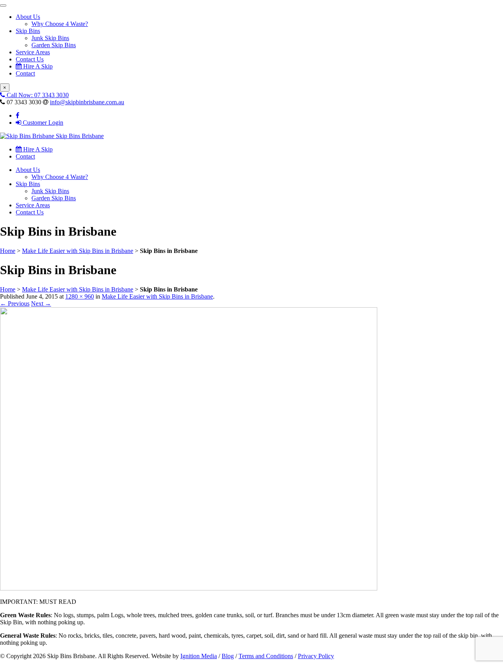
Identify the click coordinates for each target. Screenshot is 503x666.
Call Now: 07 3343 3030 (37, 95)
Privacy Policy (316, 656)
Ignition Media (198, 656)
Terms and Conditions (266, 656)
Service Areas (33, 52)
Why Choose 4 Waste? (59, 23)
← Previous (14, 303)
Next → (41, 303)
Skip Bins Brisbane (79, 136)
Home (7, 250)
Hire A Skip (37, 66)
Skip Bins (28, 31)
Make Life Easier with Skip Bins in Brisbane (77, 250)
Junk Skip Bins (50, 38)
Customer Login (42, 122)
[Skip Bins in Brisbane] (188, 588)
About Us (28, 16)
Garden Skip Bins (53, 45)
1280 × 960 (79, 296)
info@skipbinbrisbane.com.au (87, 102)
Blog (228, 656)
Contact (25, 73)
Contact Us (30, 59)
